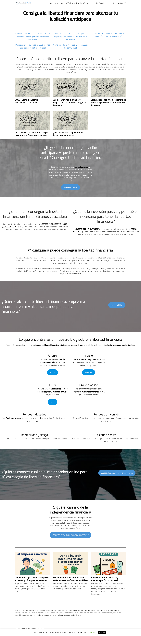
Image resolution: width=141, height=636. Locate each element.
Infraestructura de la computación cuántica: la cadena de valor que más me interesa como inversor (32, 36)
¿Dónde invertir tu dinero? (75, 3)
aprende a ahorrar (56, 3)
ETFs (52, 401)
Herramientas (117, 3)
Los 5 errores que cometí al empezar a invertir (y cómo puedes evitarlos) (108, 35)
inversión (88, 372)
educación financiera (98, 3)
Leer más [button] (92, 632)
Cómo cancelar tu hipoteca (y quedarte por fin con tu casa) (70, 46)
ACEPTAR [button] (102, 632)
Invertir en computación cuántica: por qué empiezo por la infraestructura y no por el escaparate (70, 36)
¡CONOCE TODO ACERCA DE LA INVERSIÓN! (70, 535)
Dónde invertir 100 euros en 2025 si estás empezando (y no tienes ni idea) (32, 46)
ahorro (52, 372)
